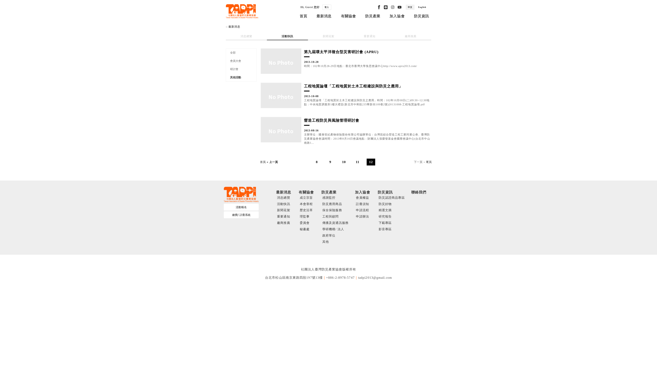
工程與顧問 (330, 216)
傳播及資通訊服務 (335, 223)
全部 (233, 52)
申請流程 (362, 210)
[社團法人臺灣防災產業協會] (242, 11)
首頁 (303, 16)
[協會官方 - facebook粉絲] (379, 7)
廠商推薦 (410, 36)
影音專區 (385, 229)
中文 (410, 7)
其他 (325, 241)
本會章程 (306, 204)
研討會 (234, 69)
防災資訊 (421, 16)
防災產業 (372, 16)
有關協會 (348, 16)
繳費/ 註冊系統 (241, 215)
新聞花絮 (328, 36)
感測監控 (328, 197)
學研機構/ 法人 (333, 229)
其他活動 (235, 77)
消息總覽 (246, 36)
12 (371, 162)
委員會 (305, 223)
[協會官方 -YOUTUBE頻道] (399, 7)
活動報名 (241, 207)
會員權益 (362, 197)
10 (344, 162)
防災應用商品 (332, 204)
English (422, 7)
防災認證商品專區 (392, 197)
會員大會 (235, 60)
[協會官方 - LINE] (385, 7)
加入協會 (397, 16)
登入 (327, 7)
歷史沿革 (306, 210)
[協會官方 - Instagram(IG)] (392, 7)
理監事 (305, 216)
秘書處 (305, 229)
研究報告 (385, 216)
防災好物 (385, 204)
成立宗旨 (306, 197)
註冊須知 (362, 204)
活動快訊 (287, 36)
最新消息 (324, 16)
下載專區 (385, 223)
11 (357, 162)
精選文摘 (385, 210)
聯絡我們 (418, 192)
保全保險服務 (332, 210)
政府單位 (328, 235)
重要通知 (369, 36)
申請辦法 (362, 216)
